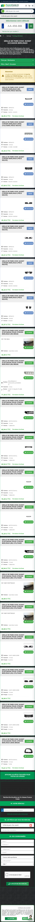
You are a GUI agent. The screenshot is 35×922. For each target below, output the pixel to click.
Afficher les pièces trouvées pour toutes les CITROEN (17, 775)
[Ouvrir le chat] (31, 918)
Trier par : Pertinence (17, 60)
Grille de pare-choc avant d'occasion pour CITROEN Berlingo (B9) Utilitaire (13, 402)
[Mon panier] (29, 5)
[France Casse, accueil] (10, 6)
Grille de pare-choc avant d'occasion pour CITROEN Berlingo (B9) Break (13, 332)
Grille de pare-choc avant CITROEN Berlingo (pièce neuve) (13, 158)
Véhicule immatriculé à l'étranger (17, 814)
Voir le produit (30, 104)
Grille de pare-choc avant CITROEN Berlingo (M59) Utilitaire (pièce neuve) (13, 123)
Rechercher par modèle (10, 31)
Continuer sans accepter (24, 908)
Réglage (26, 919)
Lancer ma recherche (18, 884)
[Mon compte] (26, 5)
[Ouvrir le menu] (32, 5)
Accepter (11, 918)
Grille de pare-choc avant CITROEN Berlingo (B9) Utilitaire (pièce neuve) (13, 89)
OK (31, 26)
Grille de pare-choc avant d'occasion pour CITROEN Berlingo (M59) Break (13, 740)
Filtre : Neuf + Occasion (17, 64)
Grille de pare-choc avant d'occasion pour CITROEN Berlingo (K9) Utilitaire (13, 606)
